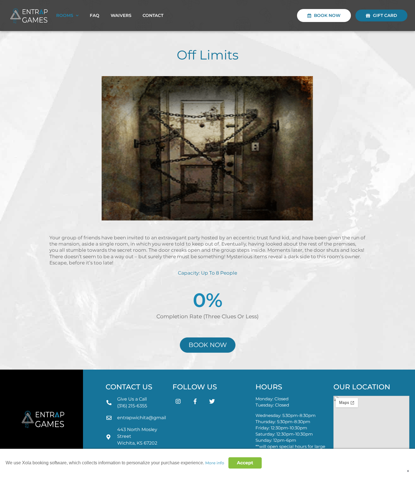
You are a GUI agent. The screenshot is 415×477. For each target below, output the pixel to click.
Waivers (121, 15)
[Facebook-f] (195, 401)
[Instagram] (178, 401)
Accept (245, 462)
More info (214, 462)
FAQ (94, 15)
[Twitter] (212, 401)
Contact (153, 15)
